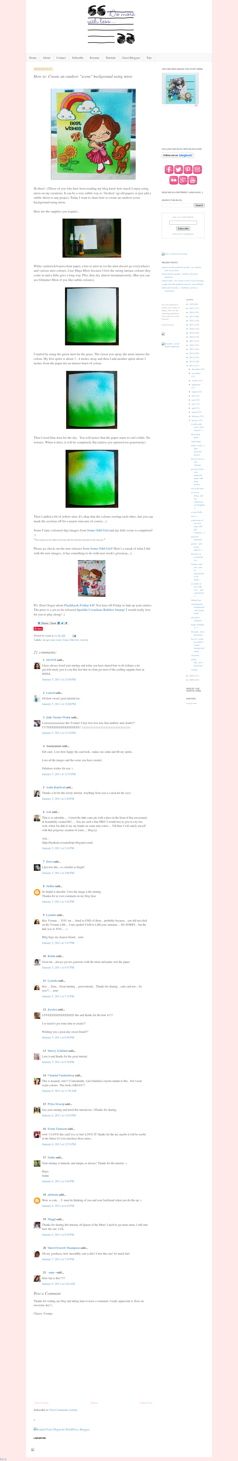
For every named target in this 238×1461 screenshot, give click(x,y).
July (194, 396)
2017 (191, 341)
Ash (48, 812)
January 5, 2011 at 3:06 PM (58, 873)
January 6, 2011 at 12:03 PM (59, 1115)
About (46, 58)
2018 (191, 337)
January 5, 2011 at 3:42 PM (58, 901)
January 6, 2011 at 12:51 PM (59, 1144)
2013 (191, 357)
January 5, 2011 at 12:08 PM (59, 704)
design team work (52, 640)
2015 (191, 349)
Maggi (52, 1219)
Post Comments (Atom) (63, 1410)
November (196, 373)
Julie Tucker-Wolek (58, 717)
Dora (49, 861)
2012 (191, 361)
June (194, 400)
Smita (51, 1157)
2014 (191, 353)
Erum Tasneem (57, 1128)
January (195, 420)
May (194, 404)
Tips (149, 58)
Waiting (194, 670)
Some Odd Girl (71, 640)
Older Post (146, 1403)
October (195, 380)
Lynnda (51, 915)
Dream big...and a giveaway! (197, 662)
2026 (191, 304)
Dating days (196, 600)
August (195, 392)
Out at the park (197, 488)
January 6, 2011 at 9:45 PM (58, 1234)
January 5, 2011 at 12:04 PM (59, 679)
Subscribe (77, 58)
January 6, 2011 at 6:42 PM (58, 1206)
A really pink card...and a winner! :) (197, 427)
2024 (191, 312)
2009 (191, 680)
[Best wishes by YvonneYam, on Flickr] (93, 179)
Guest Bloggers (131, 58)
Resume (94, 58)
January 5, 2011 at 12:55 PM (59, 774)
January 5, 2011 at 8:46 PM (58, 1037)
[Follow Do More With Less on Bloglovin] (178, 157)
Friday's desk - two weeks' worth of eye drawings (183, 280)
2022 (191, 320)
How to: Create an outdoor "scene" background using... (197, 645)
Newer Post (41, 1403)
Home (32, 58)
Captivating (196, 441)
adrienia (53, 1194)
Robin (51, 956)
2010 (191, 676)
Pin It (3, 1459)
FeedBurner (189, 234)
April (194, 408)
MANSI (51, 660)
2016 (191, 345)
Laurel (50, 692)
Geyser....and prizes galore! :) (196, 547)
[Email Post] (74, 635)
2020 (191, 329)
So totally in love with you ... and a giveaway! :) (197, 590)
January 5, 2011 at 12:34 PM (59, 733)
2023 (191, 316)
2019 (191, 333)
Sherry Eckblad (58, 1050)
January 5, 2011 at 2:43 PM (58, 848)
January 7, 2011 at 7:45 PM (58, 1259)
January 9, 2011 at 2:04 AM (58, 1284)
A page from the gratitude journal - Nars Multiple (182, 284)
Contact (61, 58)
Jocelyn (52, 1009)
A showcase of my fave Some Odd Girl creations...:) (198, 526)
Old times (195, 655)
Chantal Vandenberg (61, 1075)
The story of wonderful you (197, 557)
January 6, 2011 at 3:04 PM (58, 1181)
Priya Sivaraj (56, 1104)
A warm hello (196, 512)
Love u (194, 516)
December (196, 369)
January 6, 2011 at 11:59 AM (59, 1091)
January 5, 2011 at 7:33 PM (58, 996)
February (196, 416)
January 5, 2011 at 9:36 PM (58, 1062)
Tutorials (111, 58)
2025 (191, 308)
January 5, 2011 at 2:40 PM (58, 798)
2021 (191, 325)
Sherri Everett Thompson (64, 1248)
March (195, 412)
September (196, 384)
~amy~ (52, 1272)
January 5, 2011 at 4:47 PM (58, 967)
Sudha (50, 886)
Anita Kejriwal (55, 787)
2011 (191, 366)
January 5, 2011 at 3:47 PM (58, 943)
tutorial (84, 640)
